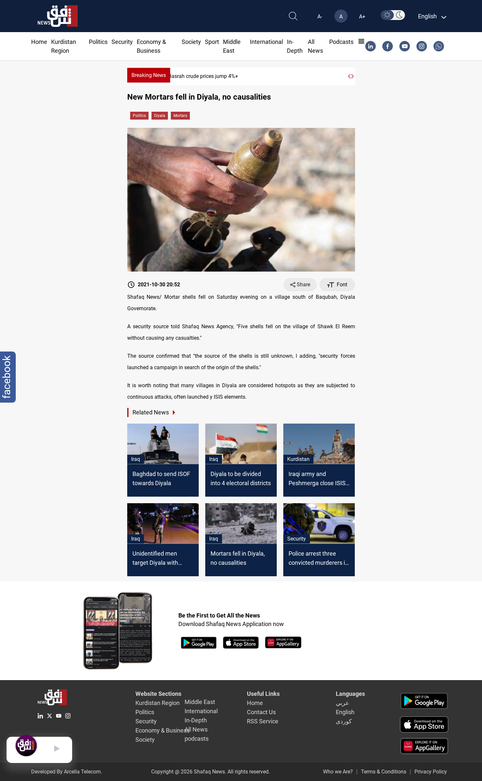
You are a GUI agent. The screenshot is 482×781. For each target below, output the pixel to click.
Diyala (159, 115)
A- (319, 16)
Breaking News (148, 75)
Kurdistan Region (157, 702)
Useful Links (263, 693)
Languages (350, 693)
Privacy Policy (430, 772)
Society (191, 41)
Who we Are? (338, 772)
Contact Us (261, 712)
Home (39, 41)
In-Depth (196, 720)
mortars (180, 115)
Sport (212, 41)
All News (196, 729)
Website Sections (158, 693)
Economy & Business (162, 730)
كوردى (344, 721)
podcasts (341, 41)
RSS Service (262, 721)
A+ (362, 16)
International (266, 41)
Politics (98, 41)
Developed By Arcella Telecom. (66, 772)
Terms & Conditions (383, 772)
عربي (342, 702)
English (345, 712)
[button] (349, 76)
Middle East (200, 701)
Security (122, 41)
